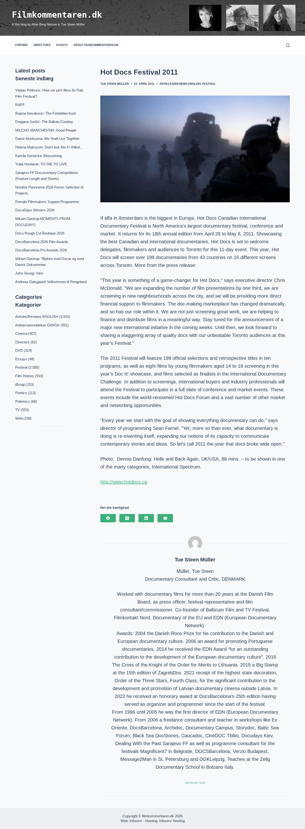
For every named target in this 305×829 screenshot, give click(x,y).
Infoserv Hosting (172, 821)
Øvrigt (20, 384)
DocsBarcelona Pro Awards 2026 (41, 250)
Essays (62, 45)
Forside (21, 45)
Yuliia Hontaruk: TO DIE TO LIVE (41, 164)
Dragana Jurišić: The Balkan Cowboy (44, 122)
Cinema (21, 333)
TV (17, 410)
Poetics (21, 393)
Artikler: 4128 (195, 782)
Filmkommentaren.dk (57, 15)
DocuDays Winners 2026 (34, 210)
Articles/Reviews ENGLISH (180, 84)
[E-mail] (165, 518)
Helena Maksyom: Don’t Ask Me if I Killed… (49, 147)
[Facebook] (108, 518)
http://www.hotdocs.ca (123, 481)
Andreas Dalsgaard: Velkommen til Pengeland (50, 282)
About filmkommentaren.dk (96, 45)
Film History (24, 376)
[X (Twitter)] (127, 518)
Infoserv (136, 821)
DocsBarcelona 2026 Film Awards (41, 242)
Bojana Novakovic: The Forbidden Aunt (45, 113)
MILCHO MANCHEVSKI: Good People (45, 130)
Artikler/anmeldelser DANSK (37, 325)
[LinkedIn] (146, 518)
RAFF (20, 105)
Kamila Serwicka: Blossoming (38, 156)
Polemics (22, 401)
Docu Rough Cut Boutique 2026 (39, 233)
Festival (209, 84)
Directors (42, 45)
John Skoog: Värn (29, 273)
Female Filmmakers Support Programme (47, 202)
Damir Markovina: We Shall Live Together (47, 139)
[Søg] (288, 45)
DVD (19, 350)
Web (18, 418)
